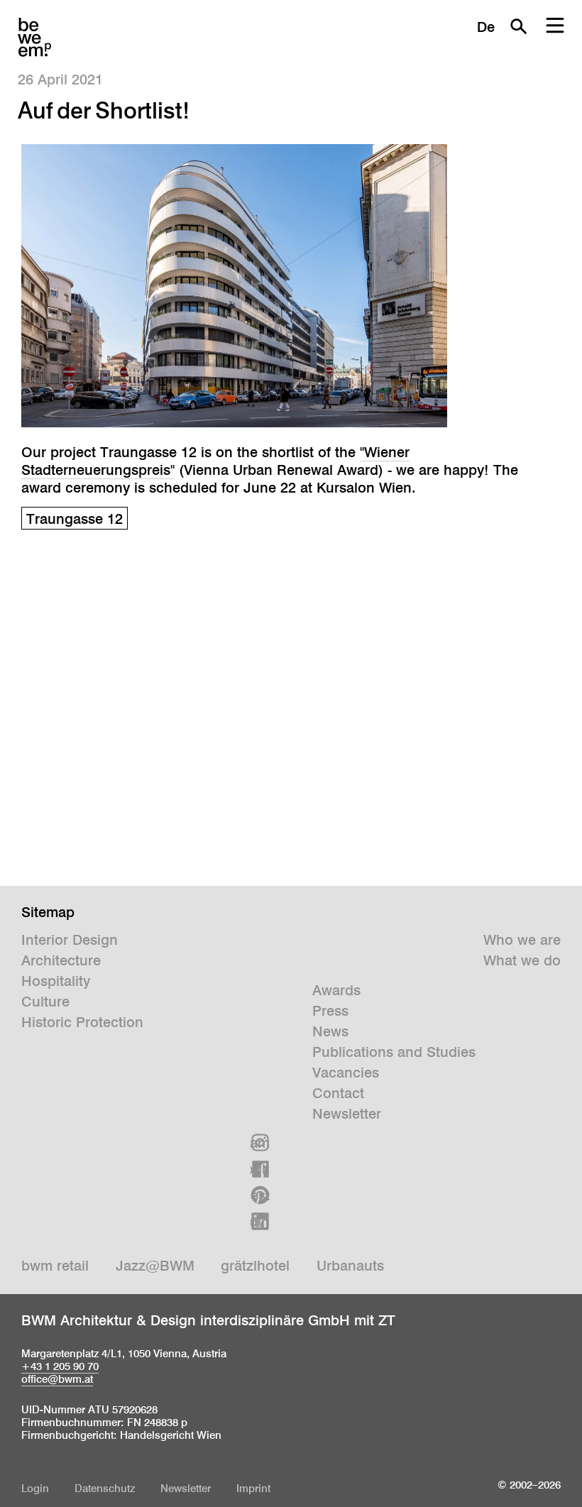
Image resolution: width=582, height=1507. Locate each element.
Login (35, 1488)
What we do (522, 960)
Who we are (522, 939)
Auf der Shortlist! (104, 110)
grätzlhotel (255, 1265)
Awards (336, 990)
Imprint (253, 1488)
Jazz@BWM (155, 1265)
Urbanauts (350, 1265)
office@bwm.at (57, 1379)
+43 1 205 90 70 (60, 1366)
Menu (555, 26)
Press (330, 1010)
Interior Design (69, 939)
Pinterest (260, 1195)
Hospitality (55, 981)
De (486, 26)
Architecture (61, 960)
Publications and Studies (394, 1052)
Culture (45, 1001)
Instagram (260, 1142)
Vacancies (345, 1072)
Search (518, 26)
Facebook (260, 1169)
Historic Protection (82, 1022)
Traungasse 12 (74, 518)
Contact (338, 1093)
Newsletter (346, 1113)
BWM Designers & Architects (34, 37)
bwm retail (55, 1265)
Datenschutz (105, 1488)
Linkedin (260, 1221)
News (330, 1031)
